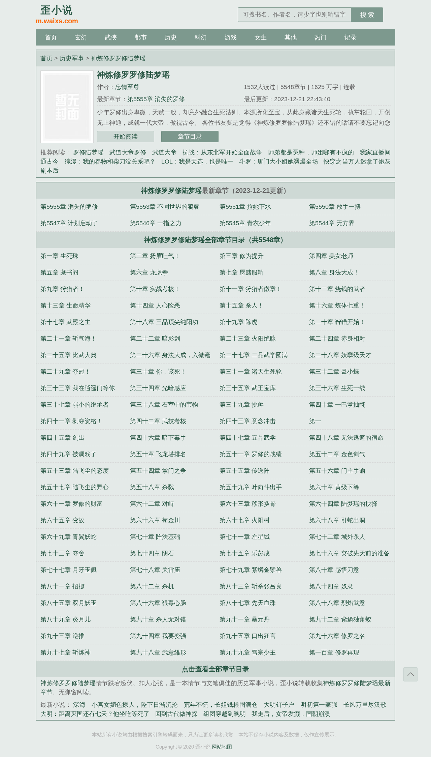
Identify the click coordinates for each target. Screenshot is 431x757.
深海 (79, 704)
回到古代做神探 (176, 713)
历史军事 (72, 58)
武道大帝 (164, 152)
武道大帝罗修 (127, 152)
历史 (171, 37)
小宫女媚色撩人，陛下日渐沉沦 (135, 704)
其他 (291, 37)
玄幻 (81, 37)
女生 (261, 37)
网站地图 (222, 747)
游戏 (231, 37)
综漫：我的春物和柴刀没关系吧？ (110, 161)
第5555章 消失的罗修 (156, 99)
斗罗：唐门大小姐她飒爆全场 (278, 161)
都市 (141, 37)
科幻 (201, 37)
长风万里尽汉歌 (365, 704)
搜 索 (367, 14)
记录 (350, 37)
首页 (51, 37)
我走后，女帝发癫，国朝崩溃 (291, 713)
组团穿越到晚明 (224, 713)
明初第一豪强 (318, 704)
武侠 (111, 37)
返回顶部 (410, 674)
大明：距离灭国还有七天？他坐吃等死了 (95, 713)
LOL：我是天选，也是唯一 (197, 161)
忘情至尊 (127, 87)
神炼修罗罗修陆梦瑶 (118, 58)
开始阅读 (125, 136)
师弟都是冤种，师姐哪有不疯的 (311, 152)
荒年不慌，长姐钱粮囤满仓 (221, 704)
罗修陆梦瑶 (88, 152)
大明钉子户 (279, 704)
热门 (320, 37)
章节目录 (190, 136)
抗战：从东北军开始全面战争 (222, 152)
